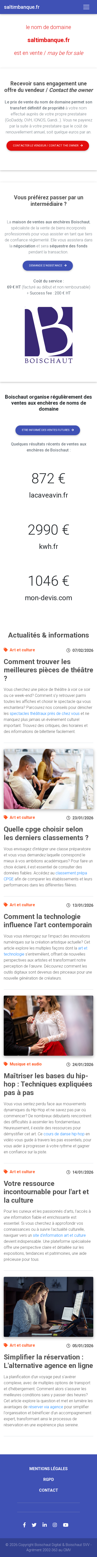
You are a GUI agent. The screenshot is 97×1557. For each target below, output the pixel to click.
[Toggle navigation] (86, 7)
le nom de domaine (48, 27)
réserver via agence (46, 1407)
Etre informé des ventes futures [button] (45, 430)
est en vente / (48, 53)
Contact (48, 1490)
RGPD (48, 1479)
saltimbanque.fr (48, 40)
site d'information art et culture (59, 1235)
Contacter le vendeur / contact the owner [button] (45, 145)
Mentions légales (48, 1468)
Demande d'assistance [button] (45, 265)
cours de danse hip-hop (64, 1134)
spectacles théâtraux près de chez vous (45, 713)
